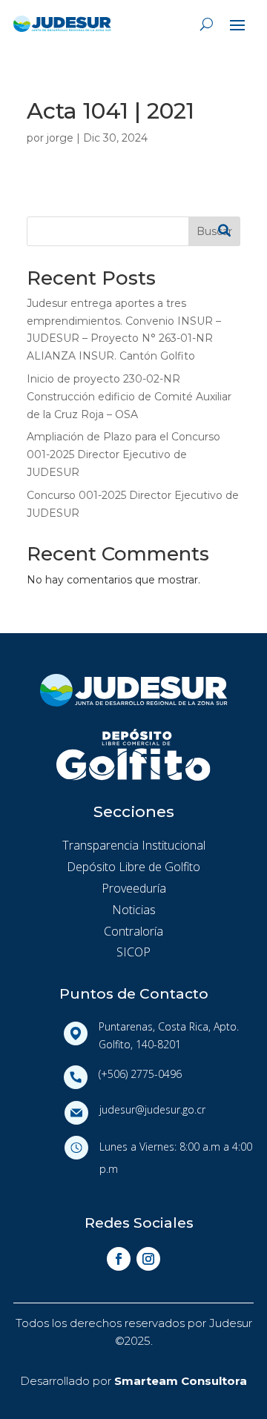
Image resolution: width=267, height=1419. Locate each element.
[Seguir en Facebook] (119, 1259)
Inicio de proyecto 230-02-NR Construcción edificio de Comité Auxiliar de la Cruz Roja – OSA (129, 396)
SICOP (133, 952)
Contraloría (133, 931)
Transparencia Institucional (133, 845)
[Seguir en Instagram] (148, 1259)
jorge (60, 138)
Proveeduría (134, 888)
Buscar (214, 231)
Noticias (134, 910)
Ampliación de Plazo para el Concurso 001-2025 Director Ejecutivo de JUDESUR (123, 454)
